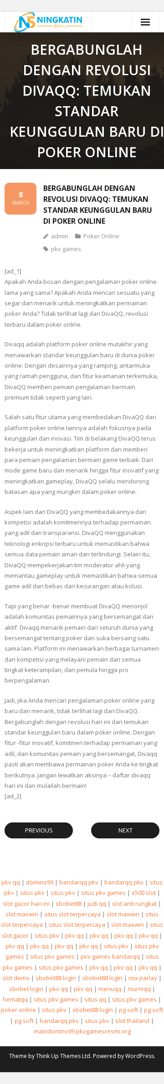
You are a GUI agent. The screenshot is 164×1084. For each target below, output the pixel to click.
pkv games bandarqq (110, 956)
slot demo (16, 978)
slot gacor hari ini (26, 903)
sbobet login (26, 989)
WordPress (139, 1056)
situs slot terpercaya (72, 914)
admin (59, 236)
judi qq (96, 903)
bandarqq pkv (78, 882)
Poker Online (101, 236)
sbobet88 (69, 903)
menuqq (110, 989)
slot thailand (132, 1021)
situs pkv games (103, 893)
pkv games (66, 249)
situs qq (95, 999)
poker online (18, 1010)
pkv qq (10, 882)
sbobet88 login (56, 978)
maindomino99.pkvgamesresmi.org (82, 1031)
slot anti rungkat (134, 903)
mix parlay (142, 978)
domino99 (39, 882)
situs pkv (32, 893)
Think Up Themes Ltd (63, 1056)
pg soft (128, 1010)
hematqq (15, 999)
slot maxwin (21, 914)
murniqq (139, 989)
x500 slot (144, 893)
